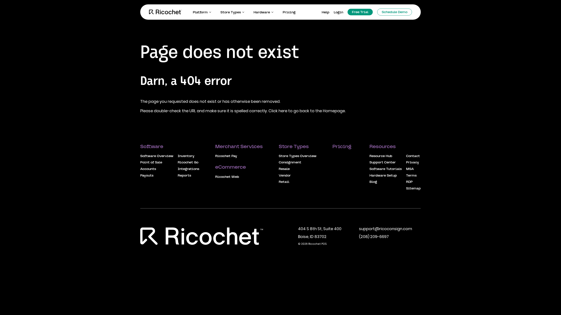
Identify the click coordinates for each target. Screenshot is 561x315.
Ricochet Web (227, 176)
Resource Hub (380, 156)
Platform (200, 12)
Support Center (382, 162)
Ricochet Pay (226, 156)
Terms (411, 175)
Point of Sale (151, 162)
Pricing (289, 12)
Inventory (186, 156)
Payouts (146, 175)
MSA (410, 169)
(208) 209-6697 (374, 236)
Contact (413, 156)
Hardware (262, 12)
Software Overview (156, 156)
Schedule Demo (394, 12)
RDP (409, 182)
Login (338, 12)
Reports (184, 175)
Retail (284, 182)
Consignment (290, 162)
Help (325, 12)
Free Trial (360, 12)
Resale (284, 169)
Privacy (412, 162)
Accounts (148, 169)
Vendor (285, 175)
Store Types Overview (297, 156)
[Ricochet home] (165, 12)
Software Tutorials (385, 169)
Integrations (188, 169)
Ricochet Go (188, 162)
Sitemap (413, 188)
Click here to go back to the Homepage (306, 111)
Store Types (230, 12)
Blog (373, 182)
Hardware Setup (383, 175)
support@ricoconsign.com (385, 228)
